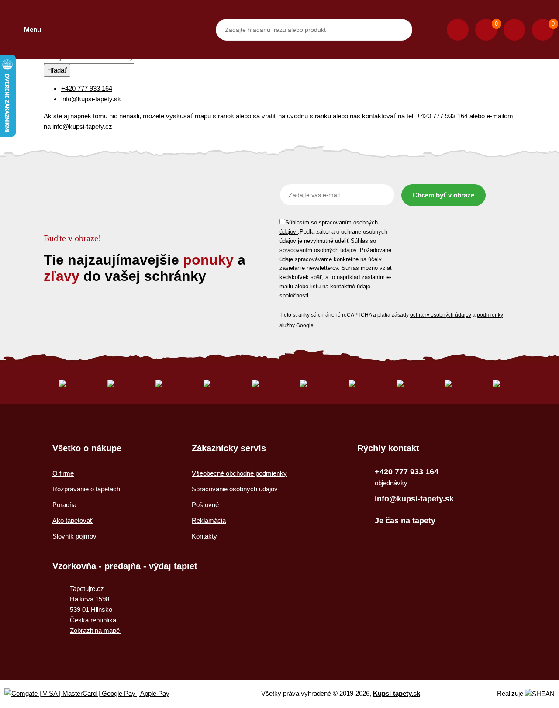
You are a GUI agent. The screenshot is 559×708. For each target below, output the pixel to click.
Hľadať (57, 70)
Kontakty (204, 536)
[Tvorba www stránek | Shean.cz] (540, 694)
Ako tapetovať (72, 520)
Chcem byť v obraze (443, 195)
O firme (63, 473)
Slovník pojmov (74, 536)
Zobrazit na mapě (95, 630)
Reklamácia (209, 520)
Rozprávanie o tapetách (86, 489)
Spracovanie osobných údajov (235, 489)
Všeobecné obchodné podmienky (239, 473)
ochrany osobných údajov (440, 315)
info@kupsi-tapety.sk (91, 99)
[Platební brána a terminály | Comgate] (94, 693)
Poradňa (64, 504)
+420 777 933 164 (86, 88)
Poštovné (205, 504)
